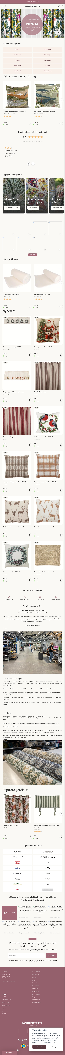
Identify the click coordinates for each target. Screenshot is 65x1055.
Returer (4, 1013)
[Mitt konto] (59, 6)
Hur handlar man (6, 999)
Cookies (4, 1008)
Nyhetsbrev (35, 985)
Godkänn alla (39, 1047)
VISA (58, 32)
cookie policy (51, 1042)
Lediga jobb (35, 991)
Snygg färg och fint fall (11, 150)
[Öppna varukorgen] (62, 6)
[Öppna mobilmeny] (2, 6)
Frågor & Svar (5, 1002)
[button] (28, 164)
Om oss (34, 977)
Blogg (33, 980)
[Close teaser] (18, 1050)
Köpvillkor (4, 997)
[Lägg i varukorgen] (30, 123)
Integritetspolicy (6, 1005)
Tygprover (4, 1011)
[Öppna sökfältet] (5, 6)
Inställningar (53, 1047)
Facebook (23, 1031)
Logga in (34, 997)
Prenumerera (51, 955)
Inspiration (35, 988)
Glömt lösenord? (36, 1002)
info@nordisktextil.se (10, 981)
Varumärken (35, 983)
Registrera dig (36, 999)
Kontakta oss (36, 974)
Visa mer (5, 628)
